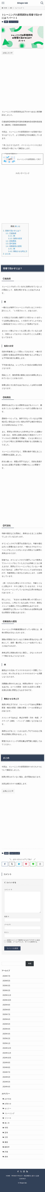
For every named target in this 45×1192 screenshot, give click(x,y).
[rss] (27, 1171)
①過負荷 (11, 233)
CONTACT (22, 1178)
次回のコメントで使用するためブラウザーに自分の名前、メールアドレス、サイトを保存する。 (23, 941)
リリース (8, 1118)
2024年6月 (6, 1077)
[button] (5, 864)
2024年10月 (7, 1058)
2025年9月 (6, 1005)
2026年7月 (6, 976)
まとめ (6, 254)
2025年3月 (6, 1034)
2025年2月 (6, 1038)
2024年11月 (7, 1053)
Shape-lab (22, 3)
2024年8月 (6, 1067)
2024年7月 (6, 1072)
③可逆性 (11, 244)
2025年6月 (6, 1019)
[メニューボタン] (3, 3)
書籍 (6, 1142)
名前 (6, 916)
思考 (6, 1132)
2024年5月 (6, 1082)
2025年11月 (7, 995)
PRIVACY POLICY (17, 1176)
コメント (8, 889)
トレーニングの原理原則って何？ (29, 159)
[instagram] (24, 1171)
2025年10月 (7, 1000)
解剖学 (7, 1147)
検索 (29, 963)
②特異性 (11, 241)
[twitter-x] (21, 1171)
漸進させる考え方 (17, 251)
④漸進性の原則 (14, 246)
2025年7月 (6, 1014)
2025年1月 (6, 1043)
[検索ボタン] (42, 3)
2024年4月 (6, 1087)
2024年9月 (6, 1062)
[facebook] (18, 1171)
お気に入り (7, 53)
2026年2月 (6, 990)
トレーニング (14, 21)
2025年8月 (6, 1010)
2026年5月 (6, 981)
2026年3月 (6, 986)
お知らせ (8, 1104)
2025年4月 (6, 1029)
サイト (6, 932)
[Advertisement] (22, 80)
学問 (6, 1128)
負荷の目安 (15, 238)
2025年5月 (6, 1024)
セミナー (8, 1108)
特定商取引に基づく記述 (31, 1176)
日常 (6, 1137)
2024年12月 (7, 1048)
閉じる (17, 226)
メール (7, 924)
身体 (6, 21)
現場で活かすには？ (12, 231)
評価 (6, 1152)
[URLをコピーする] (40, 864)
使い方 (7, 1123)
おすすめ (8, 1099)
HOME (8, 1176)
